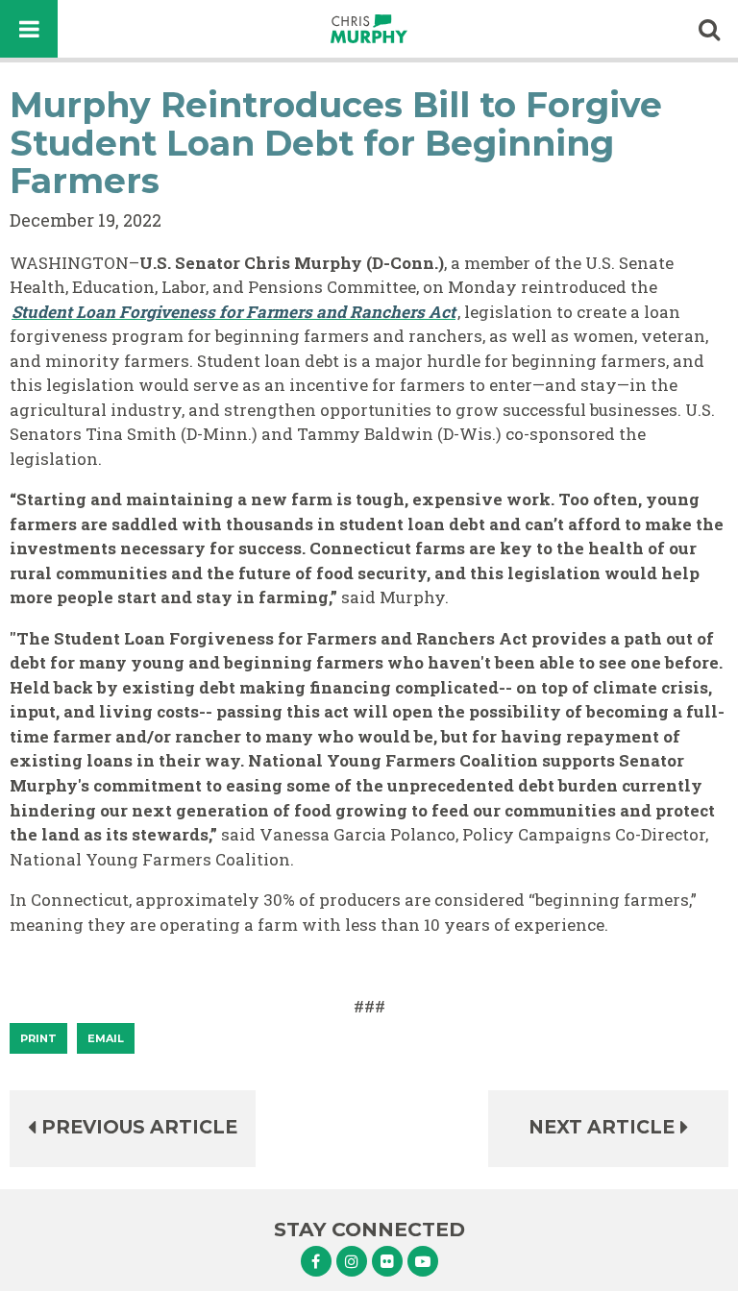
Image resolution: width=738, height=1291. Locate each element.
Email (105, 1038)
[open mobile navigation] (29, 29)
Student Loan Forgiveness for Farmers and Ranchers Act (233, 312)
